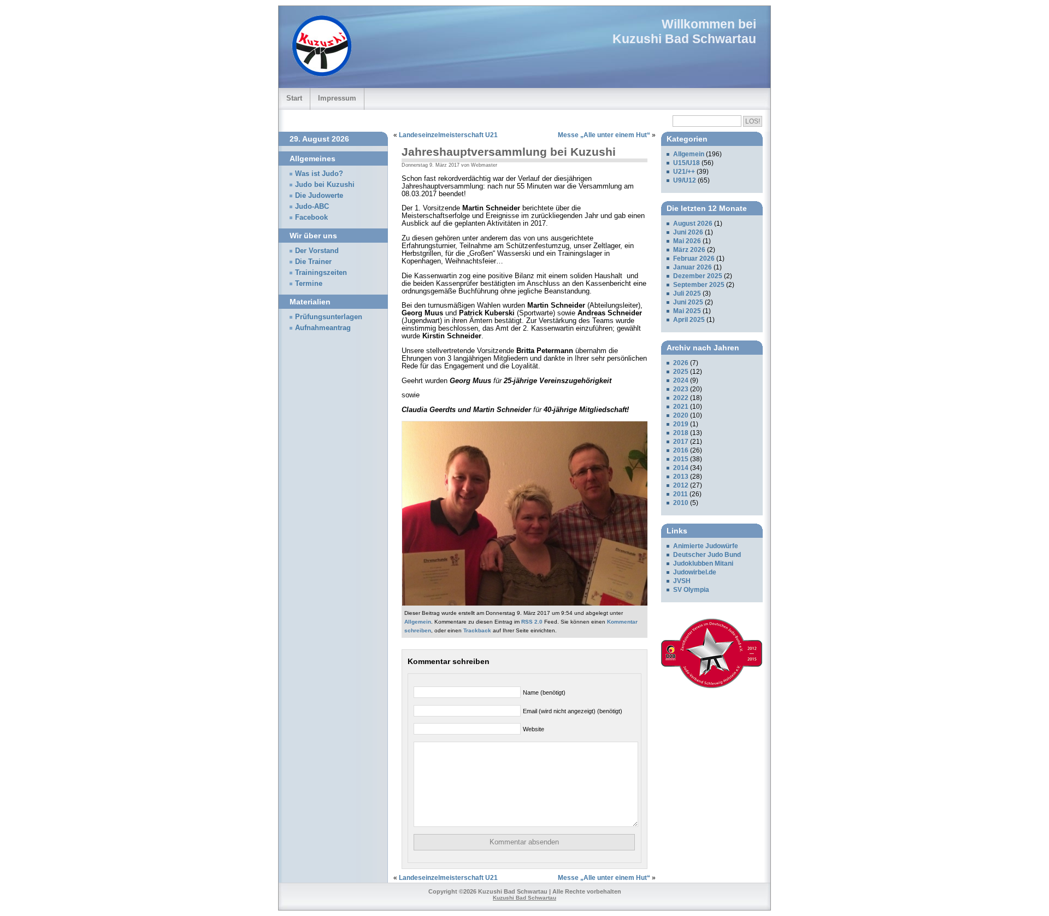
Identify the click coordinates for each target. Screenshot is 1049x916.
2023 (680, 389)
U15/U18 (686, 163)
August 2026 (692, 223)
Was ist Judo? (319, 174)
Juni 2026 (688, 232)
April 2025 (689, 319)
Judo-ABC (312, 206)
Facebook (311, 217)
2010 (680, 503)
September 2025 (698, 284)
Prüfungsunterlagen (328, 317)
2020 (680, 415)
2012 (680, 485)
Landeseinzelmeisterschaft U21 (448, 135)
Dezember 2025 (697, 276)
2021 (680, 406)
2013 (680, 476)
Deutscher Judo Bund (707, 554)
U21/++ (684, 171)
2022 (680, 398)
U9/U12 (684, 180)
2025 (680, 371)
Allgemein (417, 622)
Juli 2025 (687, 293)
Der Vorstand (317, 251)
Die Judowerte (319, 195)
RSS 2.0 (532, 622)
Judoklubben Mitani (703, 563)
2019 (680, 424)
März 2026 (689, 249)
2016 (680, 450)
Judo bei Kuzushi (325, 185)
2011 (680, 494)
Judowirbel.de (694, 572)
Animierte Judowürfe (705, 546)
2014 (680, 468)
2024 (680, 380)
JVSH (682, 581)
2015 (680, 459)
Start (294, 98)
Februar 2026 (694, 258)
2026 (680, 363)
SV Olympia (691, 589)
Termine (308, 283)
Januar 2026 (692, 267)
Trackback (477, 630)
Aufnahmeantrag (323, 328)
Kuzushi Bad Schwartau (684, 39)
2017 (680, 441)
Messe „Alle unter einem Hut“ (604, 135)
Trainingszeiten (321, 273)
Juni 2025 (688, 302)
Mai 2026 (687, 241)
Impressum (337, 98)
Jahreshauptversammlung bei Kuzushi (509, 151)
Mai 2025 (687, 311)
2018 (680, 433)
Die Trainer (313, 262)
